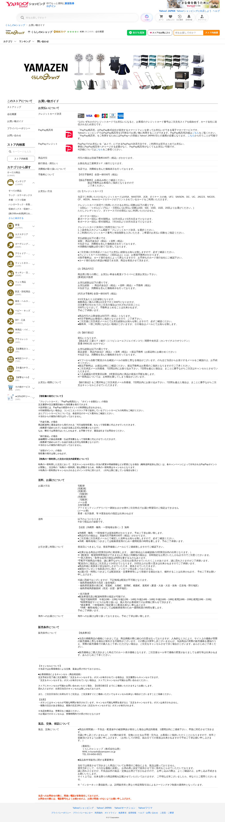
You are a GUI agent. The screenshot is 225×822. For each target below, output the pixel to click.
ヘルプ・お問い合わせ (148, 813)
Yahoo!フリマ (145, 807)
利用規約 (99, 813)
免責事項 (122, 813)
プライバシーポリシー (18, 128)
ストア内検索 (211, 32)
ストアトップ (14, 107)
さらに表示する (16, 218)
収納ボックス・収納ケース (21, 209)
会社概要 (99, 31)
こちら (195, 132)
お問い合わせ (14, 135)
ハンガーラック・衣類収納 (21, 204)
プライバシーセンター (83, 813)
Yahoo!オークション (124, 807)
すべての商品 (15, 191)
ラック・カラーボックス (20, 195)
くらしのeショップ (15, 25)
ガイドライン (110, 813)
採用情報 (132, 813)
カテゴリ (8, 41)
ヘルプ (216, 11)
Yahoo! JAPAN (167, 11)
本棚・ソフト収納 (17, 200)
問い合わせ (43, 41)
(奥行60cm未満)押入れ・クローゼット (27, 213)
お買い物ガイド (15, 121)
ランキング (25, 41)
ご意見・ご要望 (167, 813)
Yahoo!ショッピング (83, 807)
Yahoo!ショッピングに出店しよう (194, 11)
